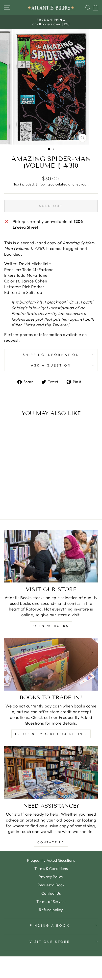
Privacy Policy (51, 876)
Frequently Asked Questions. (51, 734)
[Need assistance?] (51, 772)
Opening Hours (51, 626)
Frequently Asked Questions (51, 860)
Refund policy (51, 909)
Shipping (43, 184)
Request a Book (51, 885)
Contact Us (51, 842)
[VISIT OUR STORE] (51, 556)
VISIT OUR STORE (49, 942)
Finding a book (50, 925)
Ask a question (51, 365)
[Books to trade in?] (51, 664)
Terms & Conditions (51, 868)
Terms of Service (51, 901)
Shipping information (51, 355)
